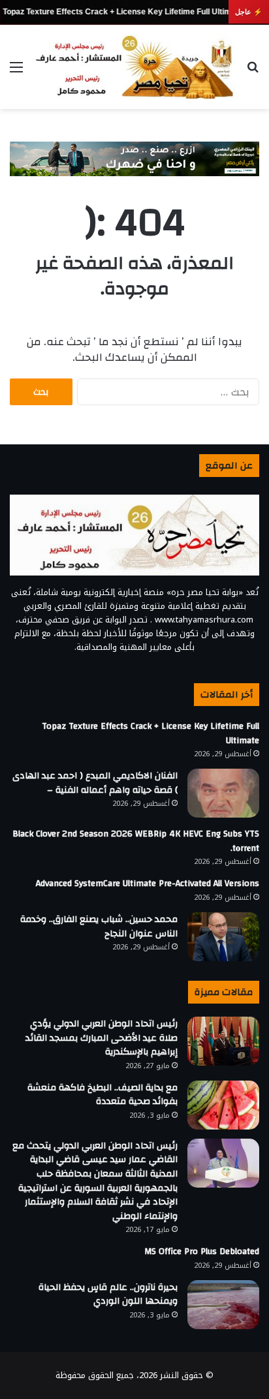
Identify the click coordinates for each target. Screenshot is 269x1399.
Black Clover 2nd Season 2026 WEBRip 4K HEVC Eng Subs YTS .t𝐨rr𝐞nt (135, 841)
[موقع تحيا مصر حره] (134, 67)
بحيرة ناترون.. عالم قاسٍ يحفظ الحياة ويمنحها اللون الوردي (108, 1294)
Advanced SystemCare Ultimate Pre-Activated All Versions (147, 883)
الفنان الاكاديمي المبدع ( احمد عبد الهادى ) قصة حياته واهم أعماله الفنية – (95, 783)
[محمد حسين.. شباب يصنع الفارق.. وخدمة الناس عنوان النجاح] (223, 936)
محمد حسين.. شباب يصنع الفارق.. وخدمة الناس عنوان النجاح (99, 926)
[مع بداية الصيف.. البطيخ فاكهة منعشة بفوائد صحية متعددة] (223, 1105)
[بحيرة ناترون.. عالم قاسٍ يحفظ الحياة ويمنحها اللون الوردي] (223, 1304)
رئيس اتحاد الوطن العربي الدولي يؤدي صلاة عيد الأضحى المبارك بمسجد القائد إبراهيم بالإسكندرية (101, 1037)
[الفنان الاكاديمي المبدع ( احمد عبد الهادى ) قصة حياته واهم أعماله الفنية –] (223, 793)
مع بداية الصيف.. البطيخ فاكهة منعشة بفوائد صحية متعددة (102, 1095)
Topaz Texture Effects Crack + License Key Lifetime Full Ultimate (123, 11)
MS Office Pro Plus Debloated (201, 1251)
